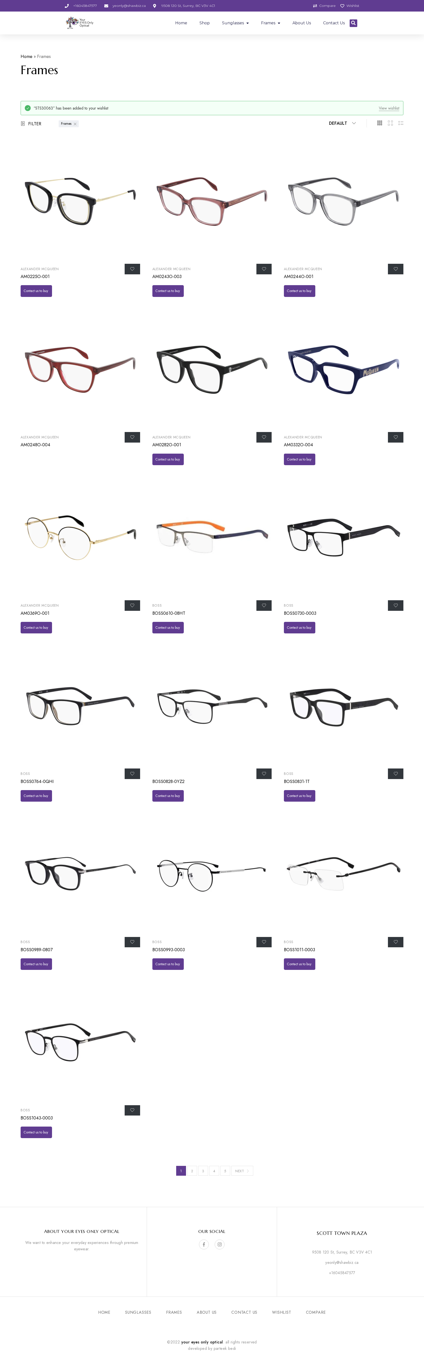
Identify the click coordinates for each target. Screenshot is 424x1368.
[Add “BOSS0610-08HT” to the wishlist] (264, 605)
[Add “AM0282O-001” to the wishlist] (264, 437)
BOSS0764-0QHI (37, 781)
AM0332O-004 (298, 445)
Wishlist (281, 1312)
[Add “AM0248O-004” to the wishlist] (132, 437)
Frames (268, 23)
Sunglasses (233, 23)
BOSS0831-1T (297, 781)
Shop (204, 23)
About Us (301, 23)
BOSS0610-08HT (168, 613)
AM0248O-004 (35, 445)
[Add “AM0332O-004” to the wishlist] (395, 437)
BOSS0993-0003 (168, 950)
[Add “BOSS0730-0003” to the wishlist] (395, 605)
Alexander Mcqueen (40, 268)
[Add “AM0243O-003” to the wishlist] (264, 269)
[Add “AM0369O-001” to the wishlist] (132, 605)
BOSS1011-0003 (299, 950)
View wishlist (389, 108)
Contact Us (334, 23)
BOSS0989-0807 (37, 950)
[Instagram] (220, 1244)
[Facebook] (204, 1244)
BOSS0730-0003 (300, 613)
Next (239, 1171)
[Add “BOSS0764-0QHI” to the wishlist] (132, 773)
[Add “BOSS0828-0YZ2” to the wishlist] (264, 773)
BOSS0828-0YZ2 (168, 781)
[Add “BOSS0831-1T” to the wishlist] (395, 773)
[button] (353, 23)
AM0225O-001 (35, 276)
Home (181, 23)
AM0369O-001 (35, 613)
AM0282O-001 (166, 445)
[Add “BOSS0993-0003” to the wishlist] (264, 942)
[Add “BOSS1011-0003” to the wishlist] (395, 942)
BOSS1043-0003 (37, 1118)
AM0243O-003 (167, 276)
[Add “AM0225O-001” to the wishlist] (132, 269)
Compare (316, 1312)
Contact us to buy (36, 290)
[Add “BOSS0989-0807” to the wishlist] (132, 942)
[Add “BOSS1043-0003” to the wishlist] (132, 1110)
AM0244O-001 (298, 276)
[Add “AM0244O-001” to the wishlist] (395, 269)
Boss (157, 605)
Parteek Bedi (225, 1348)
